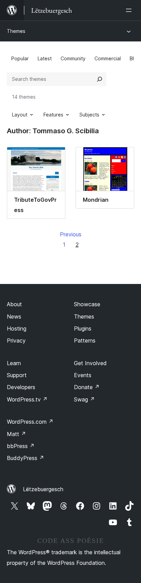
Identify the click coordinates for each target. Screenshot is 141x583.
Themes (16, 31)
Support (17, 375)
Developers (21, 387)
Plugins (82, 328)
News (14, 316)
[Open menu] (130, 10)
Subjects (89, 114)
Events (82, 375)
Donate (87, 387)
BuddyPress (25, 458)
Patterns (84, 340)
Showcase (87, 304)
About (14, 304)
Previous (70, 234)
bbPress (21, 446)
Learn (14, 363)
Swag (84, 399)
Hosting (16, 328)
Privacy (16, 340)
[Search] (99, 79)
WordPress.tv (27, 399)
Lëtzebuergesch (43, 489)
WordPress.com (30, 421)
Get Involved (90, 363)
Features (53, 114)
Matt (16, 434)
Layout (19, 114)
